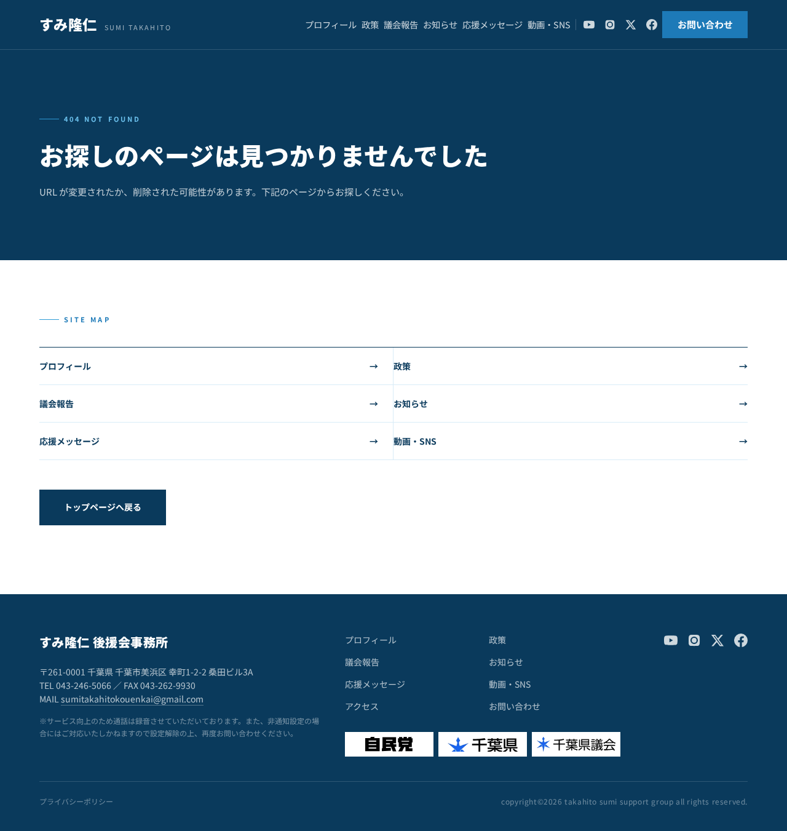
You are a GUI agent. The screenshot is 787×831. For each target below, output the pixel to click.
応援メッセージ (492, 24)
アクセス (362, 706)
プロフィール (331, 24)
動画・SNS (549, 24)
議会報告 (401, 24)
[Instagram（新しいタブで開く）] (609, 24)
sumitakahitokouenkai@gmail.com (132, 699)
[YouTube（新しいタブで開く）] (589, 24)
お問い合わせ (705, 24)
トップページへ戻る (102, 507)
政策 (370, 24)
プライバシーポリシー (76, 801)
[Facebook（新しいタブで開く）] (651, 24)
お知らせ (440, 24)
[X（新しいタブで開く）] (630, 24)
